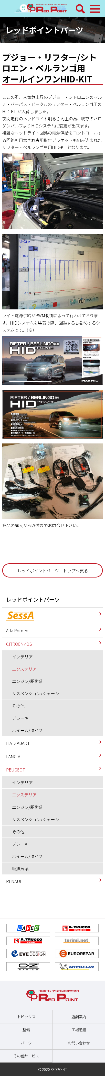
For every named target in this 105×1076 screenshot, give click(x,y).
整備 (26, 1029)
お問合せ (56, 525)
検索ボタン (80, 9)
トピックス (26, 1016)
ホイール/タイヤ (27, 730)
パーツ (26, 1042)
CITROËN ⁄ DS (19, 644)
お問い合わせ (79, 1042)
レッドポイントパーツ (33, 599)
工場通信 (79, 1029)
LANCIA (13, 756)
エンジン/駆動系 (27, 681)
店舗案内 (79, 1016)
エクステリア (24, 669)
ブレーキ (20, 718)
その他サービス (26, 1055)
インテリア (22, 657)
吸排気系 (20, 868)
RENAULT (15, 881)
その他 (18, 706)
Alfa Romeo (17, 630)
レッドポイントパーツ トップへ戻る (52, 570)
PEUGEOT (15, 770)
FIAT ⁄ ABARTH (19, 743)
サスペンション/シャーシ (35, 693)
